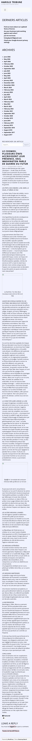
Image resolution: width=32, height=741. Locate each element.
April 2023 (7, 97)
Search (26, 145)
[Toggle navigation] (5, 10)
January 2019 (8, 125)
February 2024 (8, 90)
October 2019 (8, 118)
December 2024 (9, 83)
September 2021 (9, 113)
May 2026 (7, 59)
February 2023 (8, 102)
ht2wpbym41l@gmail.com (13, 38)
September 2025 (9, 69)
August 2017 (8, 135)
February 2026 (8, 64)
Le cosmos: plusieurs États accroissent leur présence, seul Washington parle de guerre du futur (15, 157)
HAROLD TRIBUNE (11, 2)
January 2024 (8, 92)
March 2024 (8, 87)
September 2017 (9, 132)
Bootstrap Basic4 (22, 739)
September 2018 (9, 128)
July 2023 (7, 95)
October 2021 (8, 111)
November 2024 (9, 85)
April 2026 (7, 61)
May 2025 (7, 76)
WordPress (10, 739)
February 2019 (8, 123)
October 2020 (8, 116)
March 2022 (8, 106)
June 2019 (7, 121)
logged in (13, 726)
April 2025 (7, 78)
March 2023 (8, 99)
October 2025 (8, 66)
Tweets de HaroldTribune (10, 731)
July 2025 (7, 71)
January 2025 (8, 80)
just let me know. (10, 36)
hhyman (19, 166)
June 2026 (7, 57)
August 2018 (8, 130)
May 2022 (7, 104)
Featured (7, 716)
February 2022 (8, 109)
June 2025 (7, 73)
